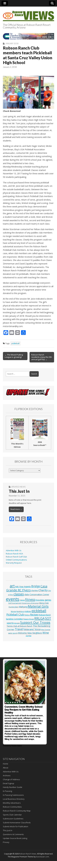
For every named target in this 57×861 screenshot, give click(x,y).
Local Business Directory (14, 799)
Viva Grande (45, 630)
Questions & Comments (13, 834)
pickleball (15, 343)
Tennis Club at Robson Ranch (19, 626)
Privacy (6, 842)
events (12, 599)
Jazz (17, 606)
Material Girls (38, 606)
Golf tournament (14, 603)
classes (19, 594)
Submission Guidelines (13, 818)
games (48, 599)
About (5, 767)
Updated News (18, 487)
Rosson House (28, 619)
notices (28, 611)
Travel (19, 629)
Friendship (40, 600)
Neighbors (20, 611)
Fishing (22, 600)
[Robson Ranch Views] (28, 14)
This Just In (19, 491)
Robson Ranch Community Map (17, 810)
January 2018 (11, 43)
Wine (46, 632)
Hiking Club (44, 603)
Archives (7, 775)
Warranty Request (14, 563)
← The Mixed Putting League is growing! (14, 355)
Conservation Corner (39, 594)
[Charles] (28, 36)
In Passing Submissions (13, 795)
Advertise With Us (13, 550)
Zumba (28, 636)
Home (5, 763)
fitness (30, 599)
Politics (27, 615)
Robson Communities (12, 807)
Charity (43, 590)
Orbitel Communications (16, 560)
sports (10, 622)
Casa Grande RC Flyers (26, 588)
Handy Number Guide (12, 787)
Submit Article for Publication (15, 826)
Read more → (16, 509)
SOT (48, 618)
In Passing (7, 791)
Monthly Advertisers (12, 803)
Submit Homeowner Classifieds (17, 822)
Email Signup (8, 783)
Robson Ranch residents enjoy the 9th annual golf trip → (41, 357)
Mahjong (23, 606)
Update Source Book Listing (15, 838)
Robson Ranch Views (27, 854)
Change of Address (11, 779)
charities (34, 590)
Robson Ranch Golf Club (16, 557)
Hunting (12, 607)
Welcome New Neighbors (30, 633)
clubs (26, 594)
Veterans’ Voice (32, 629)
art (12, 585)
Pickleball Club (15, 614)
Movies (13, 611)
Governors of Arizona (30, 603)
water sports (13, 633)
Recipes (34, 614)
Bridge (35, 586)
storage (17, 623)
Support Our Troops (35, 622)
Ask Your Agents (23, 586)
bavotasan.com (42, 856)
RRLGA (39, 618)
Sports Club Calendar (12, 814)
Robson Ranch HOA (14, 553)
